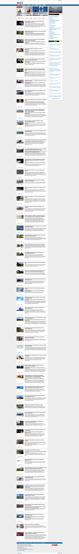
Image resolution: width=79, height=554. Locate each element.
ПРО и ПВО (50, 30)
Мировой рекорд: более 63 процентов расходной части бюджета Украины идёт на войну (24, 13)
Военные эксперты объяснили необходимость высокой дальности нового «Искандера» (34, 365)
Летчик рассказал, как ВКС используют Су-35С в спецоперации (35, 139)
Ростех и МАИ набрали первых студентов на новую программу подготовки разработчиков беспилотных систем (35, 149)
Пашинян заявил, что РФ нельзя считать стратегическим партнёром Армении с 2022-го (34, 22)
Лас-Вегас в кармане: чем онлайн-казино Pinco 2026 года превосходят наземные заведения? (34, 533)
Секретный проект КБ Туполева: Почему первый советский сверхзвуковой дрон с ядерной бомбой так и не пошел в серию (35, 160)
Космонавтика (51, 19)
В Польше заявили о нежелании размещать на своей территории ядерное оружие (34, 121)
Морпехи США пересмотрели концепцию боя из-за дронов (35, 244)
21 (22, 18)
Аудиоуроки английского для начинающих (32, 524)
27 (39, 18)
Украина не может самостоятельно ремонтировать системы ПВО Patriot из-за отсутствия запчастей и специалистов (35, 271)
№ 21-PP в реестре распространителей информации (25, 549)
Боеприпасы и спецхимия (53, 29)
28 (43, 18)
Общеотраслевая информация (53, 16)
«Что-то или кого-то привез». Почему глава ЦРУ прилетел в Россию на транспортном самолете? (35, 59)
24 (27, 18)
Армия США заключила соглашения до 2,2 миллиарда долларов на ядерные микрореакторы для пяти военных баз (36, 468)
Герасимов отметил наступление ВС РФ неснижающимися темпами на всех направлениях (35, 40)
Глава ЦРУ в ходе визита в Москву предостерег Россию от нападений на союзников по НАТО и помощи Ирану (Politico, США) (35, 70)
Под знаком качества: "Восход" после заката (32, 449)
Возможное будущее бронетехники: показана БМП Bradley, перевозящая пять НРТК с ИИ (35, 396)
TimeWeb (23, 550)
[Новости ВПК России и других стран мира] (20, 3)
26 (35, 18)
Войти (61, 0)
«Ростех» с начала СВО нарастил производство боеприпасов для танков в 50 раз (40, 13)
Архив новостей (20, 17)
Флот (50, 24)
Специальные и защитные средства (54, 34)
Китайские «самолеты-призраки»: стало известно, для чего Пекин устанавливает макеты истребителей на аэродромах (35, 216)
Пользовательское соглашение (22, 548)
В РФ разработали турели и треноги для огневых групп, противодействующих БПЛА (34, 253)
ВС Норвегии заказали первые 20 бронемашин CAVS (34, 404)
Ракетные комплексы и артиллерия (54, 20)
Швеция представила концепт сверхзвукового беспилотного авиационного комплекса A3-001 (35, 235)
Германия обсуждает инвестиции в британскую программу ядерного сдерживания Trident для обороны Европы (35, 387)
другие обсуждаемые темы (55, 98)
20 (18, 18)
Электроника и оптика (52, 25)
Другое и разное (51, 38)
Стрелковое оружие (52, 33)
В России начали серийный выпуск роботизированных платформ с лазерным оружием (34, 422)
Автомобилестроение (52, 21)
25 (31, 18)
